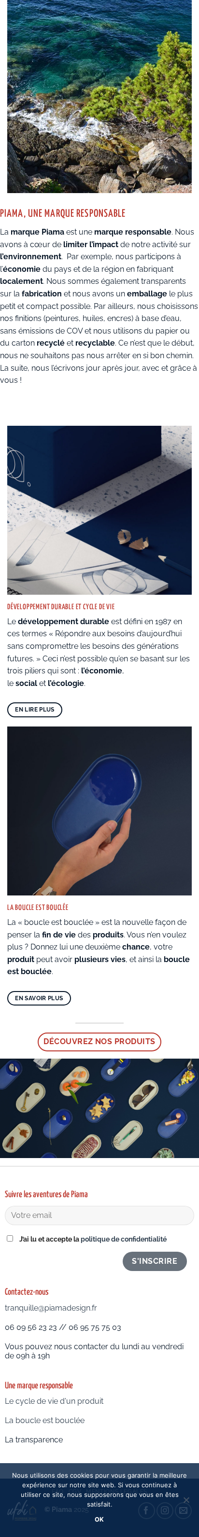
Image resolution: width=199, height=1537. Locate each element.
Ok (99, 1519)
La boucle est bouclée (45, 1420)
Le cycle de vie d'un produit (54, 1401)
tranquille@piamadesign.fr (51, 1308)
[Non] (186, 1502)
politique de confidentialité (124, 1239)
